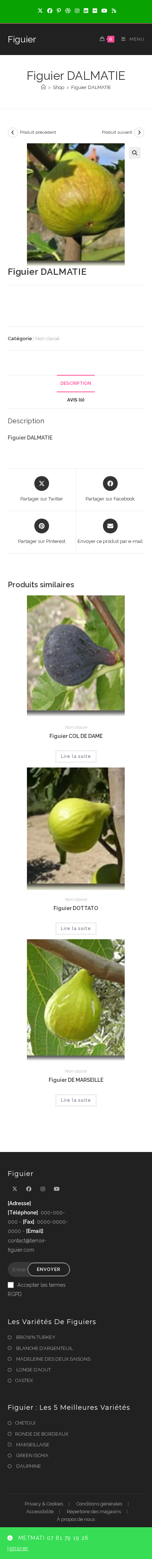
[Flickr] (94, 10)
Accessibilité (39, 1511)
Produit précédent (38, 132)
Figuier (22, 39)
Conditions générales (99, 1504)
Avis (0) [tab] (75, 400)
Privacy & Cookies (44, 1504)
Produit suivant (117, 132)
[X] (40, 10)
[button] (135, 153)
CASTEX (24, 1380)
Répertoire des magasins (94, 1511)
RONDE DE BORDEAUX (41, 1434)
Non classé (47, 338)
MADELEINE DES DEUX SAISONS (52, 1359)
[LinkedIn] (86, 10)
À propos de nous (76, 1519)
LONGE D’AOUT (33, 1369)
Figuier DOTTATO (75, 908)
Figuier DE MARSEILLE (76, 1080)
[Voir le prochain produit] (139, 132)
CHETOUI (25, 1423)
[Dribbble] (68, 10)
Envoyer (49, 1269)
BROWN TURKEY (35, 1337)
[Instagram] (77, 10)
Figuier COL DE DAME (76, 736)
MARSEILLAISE (32, 1444)
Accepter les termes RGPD (37, 1289)
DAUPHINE (28, 1466)
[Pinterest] (59, 10)
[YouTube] (104, 10)
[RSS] (113, 10)
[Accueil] (43, 87)
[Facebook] (50, 10)
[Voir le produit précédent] (13, 132)
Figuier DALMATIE (91, 87)
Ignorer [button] (18, 1548)
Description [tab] (76, 383)
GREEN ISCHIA (31, 1455)
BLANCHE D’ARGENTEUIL (44, 1348)
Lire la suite (76, 756)
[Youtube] (57, 1189)
